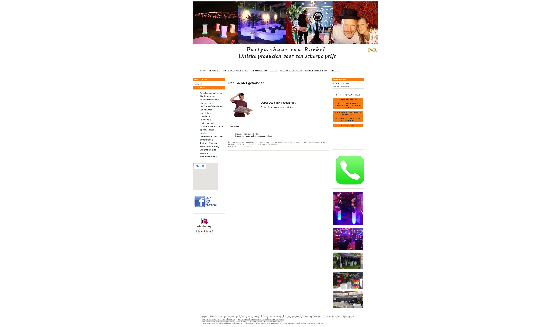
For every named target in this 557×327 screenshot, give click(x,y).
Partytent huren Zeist (332, 316)
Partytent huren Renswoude (256, 318)
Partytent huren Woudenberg (312, 316)
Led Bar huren (206, 103)
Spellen (203, 133)
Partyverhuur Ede (324, 318)
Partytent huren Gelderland (272, 316)
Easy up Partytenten (209, 99)
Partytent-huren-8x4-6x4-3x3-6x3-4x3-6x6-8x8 (218, 319)
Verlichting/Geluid (208, 149)
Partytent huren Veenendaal (211, 318)
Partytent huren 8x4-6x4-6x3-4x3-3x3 (282, 318)
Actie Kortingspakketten (211, 93)
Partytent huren (348, 316)
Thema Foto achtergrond (211, 146)
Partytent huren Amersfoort (250, 316)
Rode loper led (207, 123)
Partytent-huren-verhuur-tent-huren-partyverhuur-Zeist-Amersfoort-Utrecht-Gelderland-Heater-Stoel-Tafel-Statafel (242, 321)
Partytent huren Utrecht (307, 318)
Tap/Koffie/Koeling (208, 143)
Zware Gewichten (208, 156)
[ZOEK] (222, 84)
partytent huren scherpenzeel (227, 316)
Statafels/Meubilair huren (211, 136)
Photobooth (205, 119)
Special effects (207, 129)
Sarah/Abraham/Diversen (212, 126)
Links (212, 316)
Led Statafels (206, 113)
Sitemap (204, 316)
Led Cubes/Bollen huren (211, 106)
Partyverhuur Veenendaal (343, 318)
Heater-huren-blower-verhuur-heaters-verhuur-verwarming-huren (261, 319)
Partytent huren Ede (292, 316)
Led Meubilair (206, 109)
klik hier (256, 134)
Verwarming (205, 153)
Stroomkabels (206, 139)
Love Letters (206, 116)
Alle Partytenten (207, 96)
